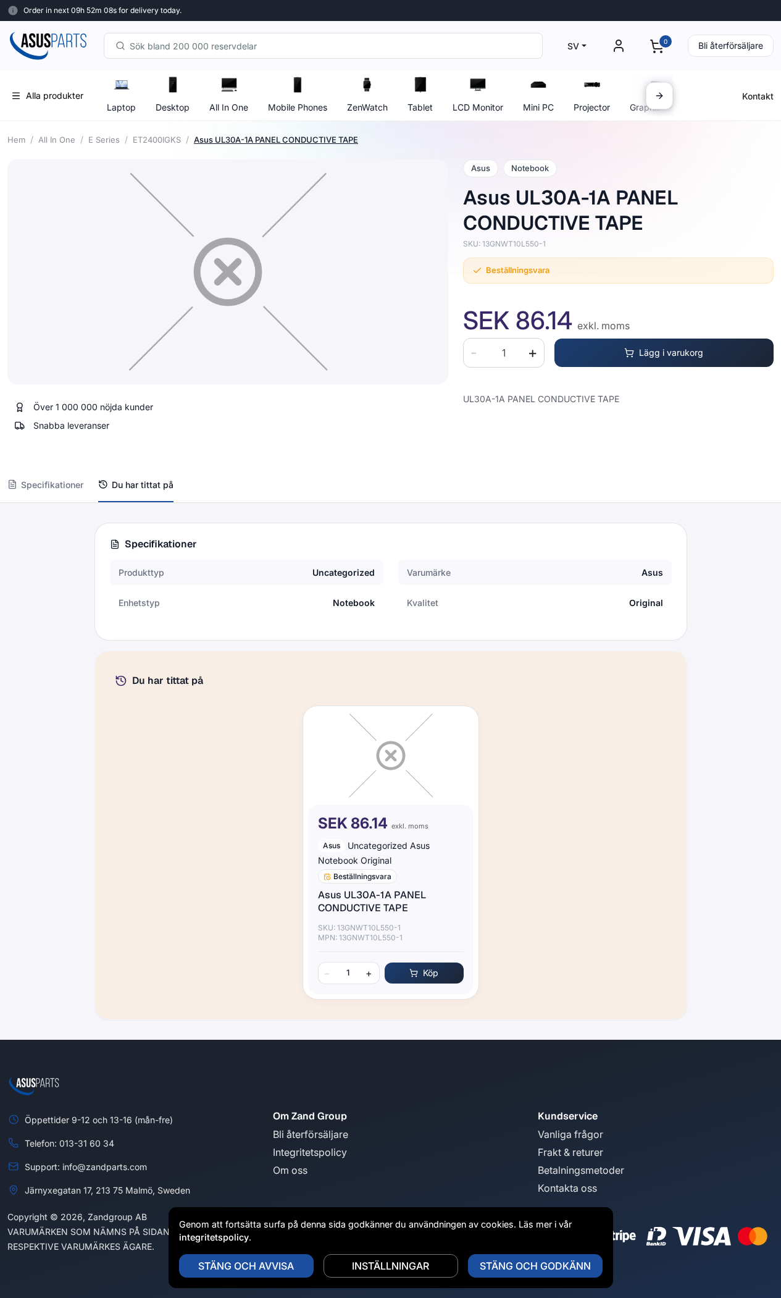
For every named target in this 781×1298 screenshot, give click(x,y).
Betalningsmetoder (581, 1170)
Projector (592, 107)
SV (573, 46)
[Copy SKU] (554, 244)
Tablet (420, 107)
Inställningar (390, 1266)
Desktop (173, 107)
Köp (430, 972)
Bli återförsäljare (730, 45)
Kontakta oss (567, 1188)
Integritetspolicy (310, 1152)
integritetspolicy (214, 1237)
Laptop (121, 107)
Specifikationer (52, 484)
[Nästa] (659, 95)
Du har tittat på (142, 484)
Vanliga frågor (570, 1134)
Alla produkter (54, 95)
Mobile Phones (297, 107)
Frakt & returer (570, 1152)
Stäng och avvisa (246, 1266)
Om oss (290, 1170)
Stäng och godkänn (535, 1266)
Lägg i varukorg (671, 352)
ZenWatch (367, 107)
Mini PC (538, 107)
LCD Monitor (478, 107)
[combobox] (323, 46)
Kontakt (758, 96)
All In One (228, 107)
